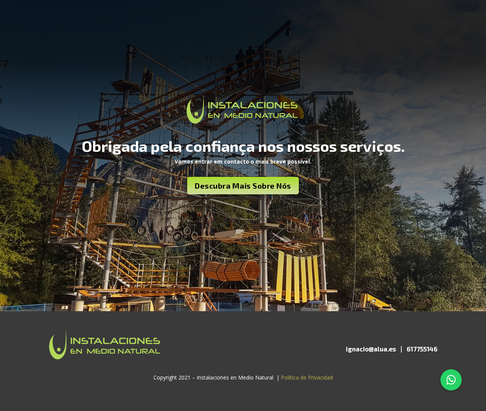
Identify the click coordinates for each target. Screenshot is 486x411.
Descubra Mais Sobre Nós (243, 185)
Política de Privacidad (307, 377)
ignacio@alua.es (371, 349)
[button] (451, 380)
